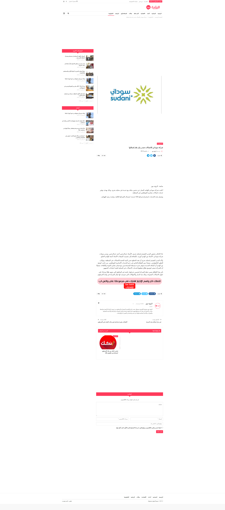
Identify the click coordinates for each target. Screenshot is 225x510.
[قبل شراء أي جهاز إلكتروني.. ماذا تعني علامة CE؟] (130, 342)
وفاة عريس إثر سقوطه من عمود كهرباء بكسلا (75, 78)
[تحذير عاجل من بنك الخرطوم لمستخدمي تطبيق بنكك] (108, 342)
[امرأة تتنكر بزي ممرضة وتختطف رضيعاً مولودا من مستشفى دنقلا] (90, 130)
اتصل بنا (146, 1)
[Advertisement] (112, 30)
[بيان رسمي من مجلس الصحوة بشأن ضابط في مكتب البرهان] (90, 66)
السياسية (154, 13)
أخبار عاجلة (136, 13)
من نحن (141, 1)
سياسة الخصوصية (133, 1)
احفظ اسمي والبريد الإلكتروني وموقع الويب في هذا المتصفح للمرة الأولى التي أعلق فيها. (138, 427)
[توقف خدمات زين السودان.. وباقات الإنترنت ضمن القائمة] (151, 342)
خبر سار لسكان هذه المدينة (153, 322)
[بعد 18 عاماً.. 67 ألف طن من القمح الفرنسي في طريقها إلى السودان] (90, 88)
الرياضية (117, 13)
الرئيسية (159, 13)
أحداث (148, 13)
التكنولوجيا (111, 13)
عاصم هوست (65, 501)
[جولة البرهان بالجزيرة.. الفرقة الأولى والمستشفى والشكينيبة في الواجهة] (90, 73)
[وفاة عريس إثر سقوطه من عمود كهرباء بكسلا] (90, 81)
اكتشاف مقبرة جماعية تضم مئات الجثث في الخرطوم (112, 322)
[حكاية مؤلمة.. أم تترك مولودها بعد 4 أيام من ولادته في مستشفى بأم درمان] (90, 123)
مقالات (130, 13)
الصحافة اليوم (124, 13)
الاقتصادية (143, 13)
